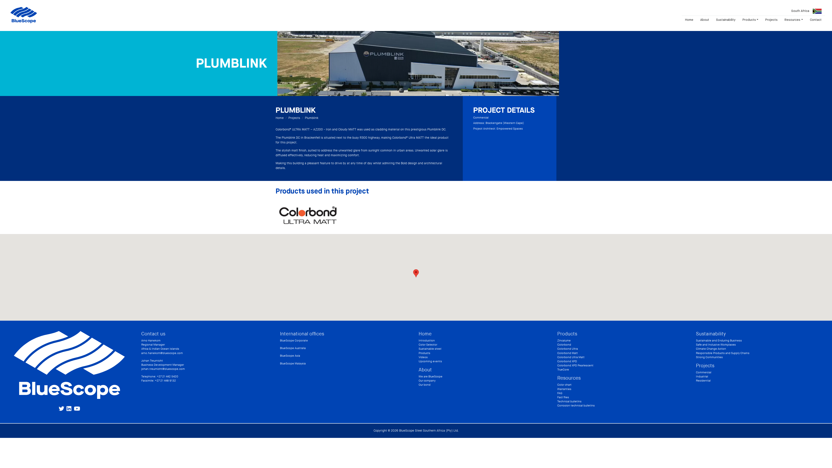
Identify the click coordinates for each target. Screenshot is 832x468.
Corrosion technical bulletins (576, 405)
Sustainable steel (430, 349)
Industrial (702, 376)
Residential (703, 380)
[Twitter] (61, 408)
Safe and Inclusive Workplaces (716, 344)
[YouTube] (77, 408)
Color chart (564, 385)
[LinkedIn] (69, 408)
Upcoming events (430, 361)
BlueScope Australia (293, 348)
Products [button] (749, 20)
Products (424, 353)
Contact (816, 20)
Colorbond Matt (567, 353)
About (704, 20)
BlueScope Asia (290, 356)
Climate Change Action (711, 349)
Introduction (427, 340)
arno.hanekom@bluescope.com (162, 353)
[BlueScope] (23, 15)
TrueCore (563, 369)
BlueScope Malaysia (293, 363)
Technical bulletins (569, 401)
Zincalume (564, 340)
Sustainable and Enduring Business (719, 340)
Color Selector (428, 344)
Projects (771, 20)
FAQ (559, 393)
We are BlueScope (430, 376)
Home (689, 20)
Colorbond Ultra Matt (571, 357)
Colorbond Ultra (567, 349)
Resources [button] (792, 20)
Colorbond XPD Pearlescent (575, 365)
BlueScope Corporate (294, 340)
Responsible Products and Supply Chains (722, 353)
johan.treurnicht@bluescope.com (163, 369)
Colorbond (564, 344)
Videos (423, 357)
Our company (427, 380)
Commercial (703, 372)
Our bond (425, 385)
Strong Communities (709, 357)
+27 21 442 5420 (167, 376)
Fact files (563, 397)
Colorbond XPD (567, 361)
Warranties (564, 389)
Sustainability (726, 20)
